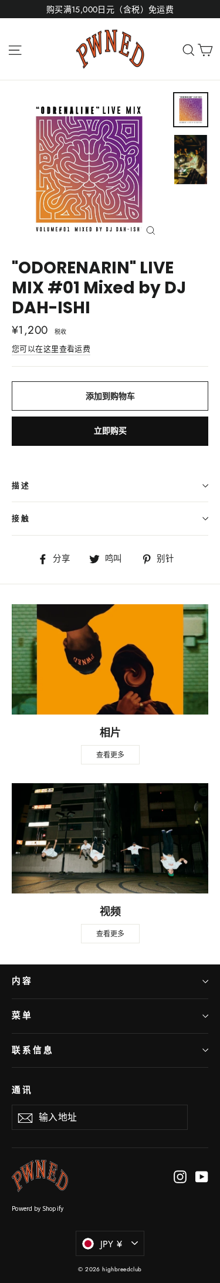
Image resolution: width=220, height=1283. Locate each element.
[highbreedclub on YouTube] (201, 1176)
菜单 (22, 1015)
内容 (22, 981)
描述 (21, 485)
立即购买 (110, 430)
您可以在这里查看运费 (51, 348)
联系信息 (33, 1050)
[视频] (110, 838)
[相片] (110, 659)
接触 (21, 518)
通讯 (22, 1090)
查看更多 (110, 755)
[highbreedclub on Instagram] (180, 1176)
